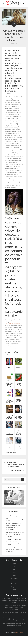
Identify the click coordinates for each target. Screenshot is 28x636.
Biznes (14, 563)
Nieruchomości (14, 581)
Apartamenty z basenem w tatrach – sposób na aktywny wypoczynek (14, 549)
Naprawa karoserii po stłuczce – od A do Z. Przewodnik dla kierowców (15, 534)
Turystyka (14, 587)
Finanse (14, 572)
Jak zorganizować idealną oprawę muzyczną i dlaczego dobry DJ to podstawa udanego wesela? (14, 600)
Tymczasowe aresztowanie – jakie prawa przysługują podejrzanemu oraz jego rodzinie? (14, 619)
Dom (14, 569)
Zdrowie (14, 43)
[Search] (22, 479)
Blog (14, 566)
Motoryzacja (14, 578)
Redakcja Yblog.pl (12, 452)
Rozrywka (14, 584)
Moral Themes (19, 632)
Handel (14, 575)
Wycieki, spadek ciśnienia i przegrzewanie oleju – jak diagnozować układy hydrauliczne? (14, 607)
